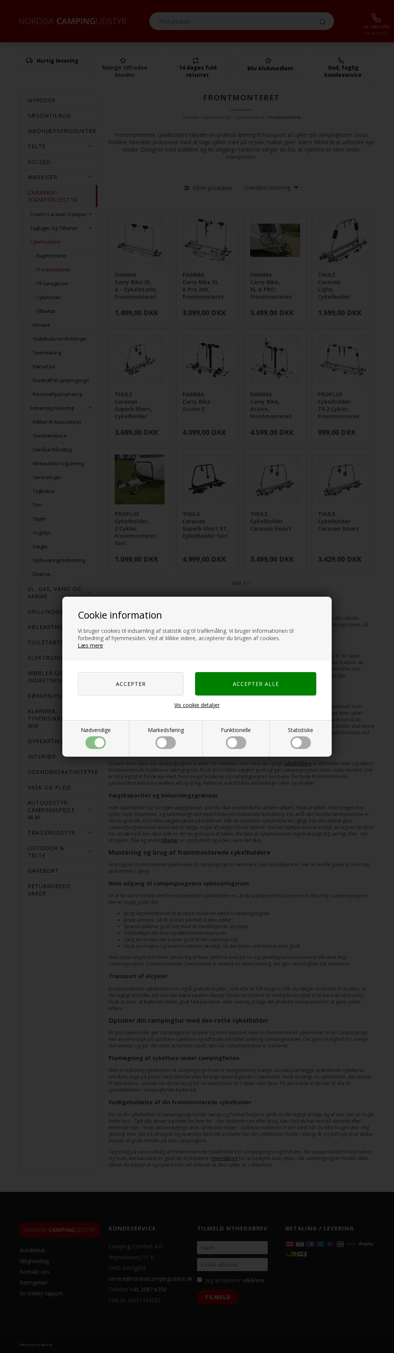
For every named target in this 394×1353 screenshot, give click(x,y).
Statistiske (300, 730)
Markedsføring (166, 730)
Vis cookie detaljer (197, 705)
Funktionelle (236, 730)
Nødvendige (96, 730)
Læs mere (90, 645)
